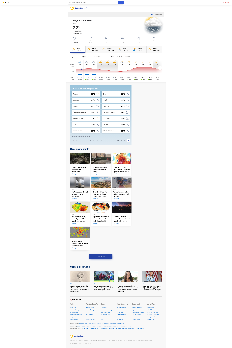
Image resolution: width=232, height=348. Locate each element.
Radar (125, 340)
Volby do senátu (74, 317)
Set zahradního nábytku (114, 326)
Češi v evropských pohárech (117, 323)
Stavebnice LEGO (94, 328)
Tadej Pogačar (89, 314)
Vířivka (129, 326)
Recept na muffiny (121, 310)
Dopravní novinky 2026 (153, 312)
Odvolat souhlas (132, 340)
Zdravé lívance (120, 312)
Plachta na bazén (85, 326)
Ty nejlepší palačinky (122, 307)
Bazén (78, 326)
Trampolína (93, 326)
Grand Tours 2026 (90, 319)
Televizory (124, 328)
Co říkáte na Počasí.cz (76, 340)
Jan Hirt (87, 312)
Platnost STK (150, 319)
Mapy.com (81, 323)
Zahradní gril (124, 326)
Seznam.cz (226, 2)
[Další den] (160, 68)
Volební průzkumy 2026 (76, 310)
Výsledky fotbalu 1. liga (106, 310)
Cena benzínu (105, 323)
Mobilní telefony (85, 328)
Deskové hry (118, 328)
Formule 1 (103, 317)
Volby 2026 (73, 307)
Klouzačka (105, 326)
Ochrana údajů (102, 340)
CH (101, 140)
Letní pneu (111, 328)
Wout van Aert (89, 317)
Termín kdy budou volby (76, 314)
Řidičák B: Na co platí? (153, 314)
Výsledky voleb (74, 312)
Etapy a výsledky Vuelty (91, 310)
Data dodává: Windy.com (115, 340)
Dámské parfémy (104, 328)
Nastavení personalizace (145, 340)
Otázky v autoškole (152, 317)
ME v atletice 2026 (105, 314)
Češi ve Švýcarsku (136, 314)
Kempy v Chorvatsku (137, 307)
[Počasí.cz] (78, 8)
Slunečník (99, 326)
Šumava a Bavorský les (138, 312)
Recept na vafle (120, 317)
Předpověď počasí (89, 323)
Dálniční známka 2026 (153, 310)
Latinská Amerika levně (137, 317)
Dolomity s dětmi (136, 319)
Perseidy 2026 (97, 323)
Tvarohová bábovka (121, 314)
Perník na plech (120, 319)
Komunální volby (74, 319)
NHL (102, 319)
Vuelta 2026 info (90, 307)
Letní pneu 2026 (151, 307)
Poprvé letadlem (136, 310)
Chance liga (104, 307)
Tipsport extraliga (105, 312)
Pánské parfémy (140, 328)
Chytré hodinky (131, 328)
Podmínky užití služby (90, 340)
